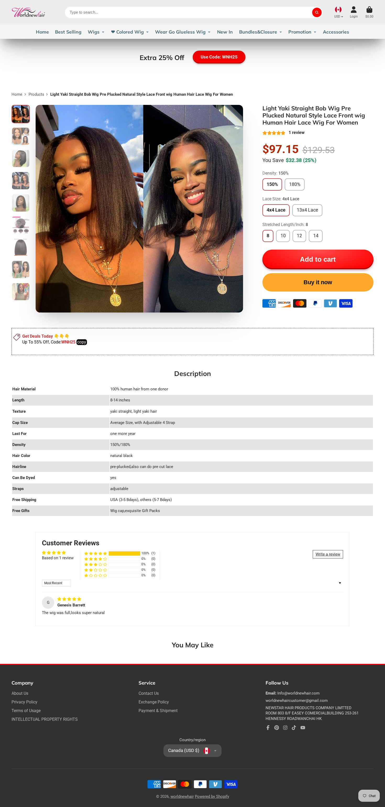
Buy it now (318, 282)
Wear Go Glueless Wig (180, 32)
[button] (95, 553)
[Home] (29, 12)
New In (225, 32)
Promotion (299, 32)
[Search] (316, 12)
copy (81, 342)
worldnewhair (182, 796)
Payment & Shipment (158, 710)
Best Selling (68, 32)
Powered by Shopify (212, 796)
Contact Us (149, 693)
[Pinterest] (276, 727)
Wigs (94, 32)
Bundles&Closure (258, 32)
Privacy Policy (24, 702)
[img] (69, 599)
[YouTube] (302, 727)
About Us (20, 693)
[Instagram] (285, 727)
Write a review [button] (328, 554)
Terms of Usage (26, 710)
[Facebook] (268, 727)
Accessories (336, 32)
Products (36, 94)
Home (42, 32)
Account (354, 12)
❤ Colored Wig (127, 32)
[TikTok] (294, 727)
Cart (369, 12)
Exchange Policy (154, 702)
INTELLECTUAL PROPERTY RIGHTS (45, 719)
